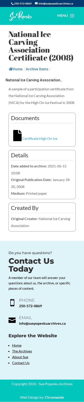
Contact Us (21, 363)
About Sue (20, 357)
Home (17, 69)
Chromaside (54, 397)
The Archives (22, 351)
